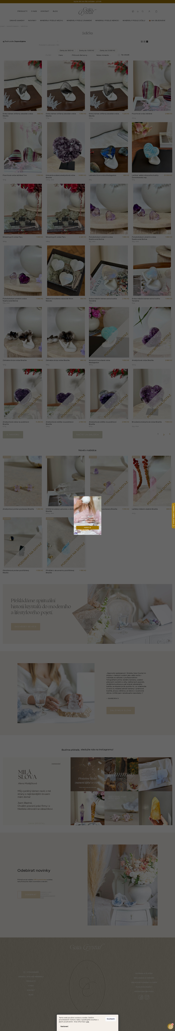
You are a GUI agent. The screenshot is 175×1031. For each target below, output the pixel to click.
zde (87, 1022)
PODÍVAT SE (87, 527)
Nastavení (64, 1026)
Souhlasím (111, 1019)
